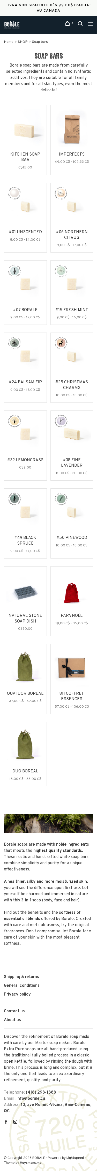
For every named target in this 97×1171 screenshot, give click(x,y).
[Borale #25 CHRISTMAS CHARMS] (72, 357)
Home (8, 42)
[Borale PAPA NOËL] (72, 591)
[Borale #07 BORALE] (25, 285)
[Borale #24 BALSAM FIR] (25, 357)
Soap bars (40, 42)
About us (12, 1020)
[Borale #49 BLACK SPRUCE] (25, 513)
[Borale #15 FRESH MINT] (72, 285)
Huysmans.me (31, 1163)
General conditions (22, 985)
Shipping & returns (21, 977)
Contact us (14, 1011)
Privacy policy (17, 994)
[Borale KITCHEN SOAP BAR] (25, 129)
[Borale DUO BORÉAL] (25, 746)
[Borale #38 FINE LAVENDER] (72, 435)
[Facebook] (6, 1122)
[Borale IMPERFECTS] (72, 129)
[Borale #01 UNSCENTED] (25, 207)
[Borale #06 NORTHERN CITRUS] (72, 207)
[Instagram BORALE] (15, 1122)
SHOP (23, 42)
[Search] (81, 24)
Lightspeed (75, 1158)
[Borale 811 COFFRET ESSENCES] (72, 668)
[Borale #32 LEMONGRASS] (25, 435)
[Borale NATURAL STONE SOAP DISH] (25, 591)
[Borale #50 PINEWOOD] (72, 513)
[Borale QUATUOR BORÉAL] (25, 668)
